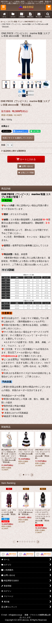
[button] (3, 7)
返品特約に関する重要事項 (14, 151)
